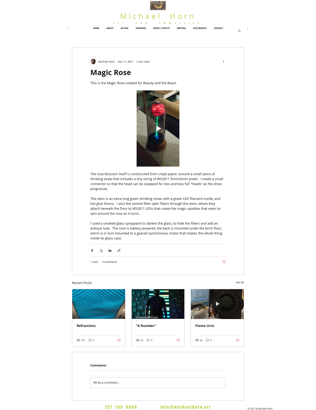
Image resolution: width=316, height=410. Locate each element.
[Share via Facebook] (92, 250)
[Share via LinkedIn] (110, 250)
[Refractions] (98, 304)
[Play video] (158, 128)
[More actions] (223, 61)
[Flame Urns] (217, 304)
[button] (110, 28)
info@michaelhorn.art (185, 407)
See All (240, 282)
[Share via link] (119, 250)
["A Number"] (158, 304)
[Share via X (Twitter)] (101, 250)
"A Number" (146, 325)
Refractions (86, 325)
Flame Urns (204, 325)
